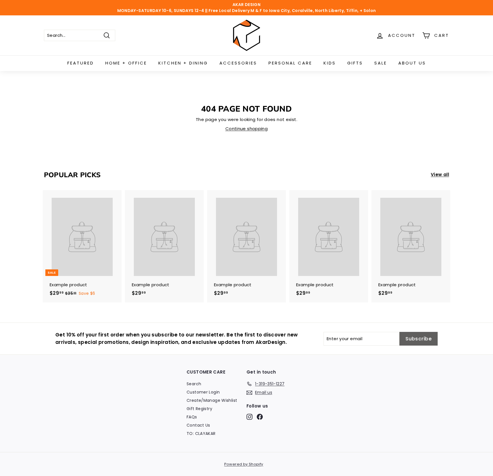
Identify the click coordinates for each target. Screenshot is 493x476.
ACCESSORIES (238, 63)
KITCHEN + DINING (183, 63)
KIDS (330, 63)
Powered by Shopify (243, 464)
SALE (380, 63)
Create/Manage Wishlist (212, 400)
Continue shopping (246, 129)
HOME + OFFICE (126, 63)
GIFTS (355, 63)
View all (440, 175)
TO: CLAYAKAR (201, 433)
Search (194, 384)
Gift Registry (199, 409)
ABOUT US (412, 63)
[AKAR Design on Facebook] (260, 417)
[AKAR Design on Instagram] (249, 417)
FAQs (192, 417)
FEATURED (80, 63)
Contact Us (198, 425)
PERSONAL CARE (290, 63)
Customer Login (203, 392)
